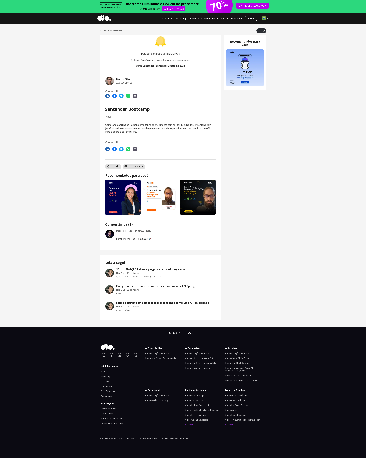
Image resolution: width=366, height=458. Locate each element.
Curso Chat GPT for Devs (237, 358)
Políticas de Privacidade (111, 418)
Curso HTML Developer (236, 395)
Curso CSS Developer (235, 400)
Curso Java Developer (195, 395)
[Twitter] (121, 96)
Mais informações (181, 333)
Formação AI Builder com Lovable (241, 380)
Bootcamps (182, 18)
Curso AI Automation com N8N (199, 358)
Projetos (194, 18)
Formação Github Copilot (237, 363)
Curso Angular (231, 410)
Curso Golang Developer (196, 419)
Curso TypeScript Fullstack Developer (202, 410)
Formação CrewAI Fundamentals (160, 358)
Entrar (251, 18)
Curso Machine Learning (156, 400)
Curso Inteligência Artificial (157, 353)
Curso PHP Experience (195, 415)
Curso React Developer (236, 415)
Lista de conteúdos (112, 31)
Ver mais (189, 424)
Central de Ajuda (108, 408)
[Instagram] (135, 356)
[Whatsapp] (128, 96)
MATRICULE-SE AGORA (251, 5)
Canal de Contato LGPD (112, 423)
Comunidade (208, 18)
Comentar (138, 166)
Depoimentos (107, 396)
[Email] (135, 96)
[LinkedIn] (107, 96)
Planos (220, 18)
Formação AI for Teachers (197, 368)
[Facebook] (114, 96)
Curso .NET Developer (195, 400)
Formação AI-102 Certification (239, 375)
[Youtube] (119, 356)
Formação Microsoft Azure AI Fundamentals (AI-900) (239, 369)
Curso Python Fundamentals (198, 405)
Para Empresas (235, 18)
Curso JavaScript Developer (237, 405)
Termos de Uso (108, 413)
